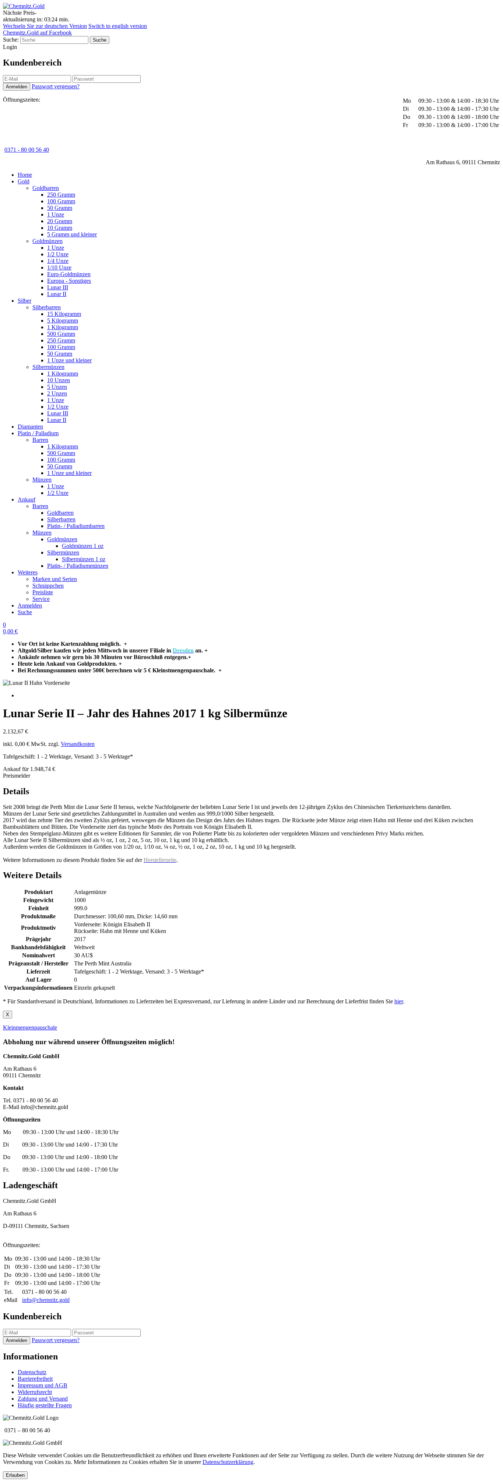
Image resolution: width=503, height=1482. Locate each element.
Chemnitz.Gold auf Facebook (37, 32)
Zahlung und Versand (43, 1398)
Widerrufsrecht (35, 1392)
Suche (25, 612)
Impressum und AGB (42, 1385)
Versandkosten (78, 744)
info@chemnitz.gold (46, 1300)
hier (398, 1001)
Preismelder (16, 775)
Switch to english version (117, 26)
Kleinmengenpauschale (30, 1027)
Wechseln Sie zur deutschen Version (45, 26)
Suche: (11, 39)
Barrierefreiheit (35, 1379)
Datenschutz (32, 1372)
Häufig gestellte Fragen (45, 1405)
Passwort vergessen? (56, 86)
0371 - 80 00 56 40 (26, 150)
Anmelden (30, 605)
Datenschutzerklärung (228, 1462)
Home (25, 175)
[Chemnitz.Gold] (24, 6)
